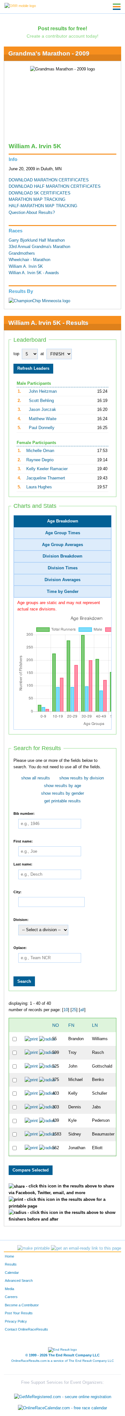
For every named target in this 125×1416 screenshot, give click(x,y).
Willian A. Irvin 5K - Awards (34, 273)
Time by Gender (63, 591)
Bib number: (24, 813)
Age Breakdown (62, 521)
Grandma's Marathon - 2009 (48, 53)
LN (95, 1025)
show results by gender (62, 793)
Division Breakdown (62, 556)
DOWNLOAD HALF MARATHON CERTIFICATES (55, 186)
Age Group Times (62, 533)
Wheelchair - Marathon (29, 260)
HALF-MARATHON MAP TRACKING (43, 206)
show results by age (62, 786)
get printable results (62, 801)
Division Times (63, 568)
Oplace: (20, 948)
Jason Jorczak (42, 409)
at (42, 354)
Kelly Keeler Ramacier (47, 469)
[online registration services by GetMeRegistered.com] (62, 1395)
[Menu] (117, 6)
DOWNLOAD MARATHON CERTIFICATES (49, 180)
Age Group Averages (62, 545)
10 (65, 1010)
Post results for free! (62, 28)
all (82, 1010)
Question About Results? (32, 212)
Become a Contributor (22, 1305)
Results (11, 1264)
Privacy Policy (16, 1321)
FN (71, 1025)
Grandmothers (22, 253)
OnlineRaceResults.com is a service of (62, 1360)
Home (9, 1256)
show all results (35, 778)
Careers (11, 1297)
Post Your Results (19, 1313)
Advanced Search (19, 1280)
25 (74, 1010)
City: (17, 892)
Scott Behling (41, 400)
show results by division (81, 778)
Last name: (22, 864)
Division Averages (62, 580)
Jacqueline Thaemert (45, 478)
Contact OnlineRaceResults (26, 1329)
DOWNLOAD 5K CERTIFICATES (40, 193)
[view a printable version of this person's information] (31, 1039)
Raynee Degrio (40, 460)
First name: (23, 841)
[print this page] (33, 1248)
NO (55, 1025)
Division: (21, 919)
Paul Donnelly (41, 428)
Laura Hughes (39, 487)
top (16, 354)
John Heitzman (43, 391)
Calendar (12, 1272)
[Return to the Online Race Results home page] (20, 5)
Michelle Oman (40, 451)
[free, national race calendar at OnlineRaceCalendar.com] (62, 1408)
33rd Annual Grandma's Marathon (39, 247)
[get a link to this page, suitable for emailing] (86, 1248)
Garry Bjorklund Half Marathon (37, 240)
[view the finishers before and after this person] (47, 1039)
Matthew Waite (42, 419)
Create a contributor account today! (62, 36)
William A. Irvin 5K (26, 266)
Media (9, 1289)
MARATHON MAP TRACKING (37, 199)
